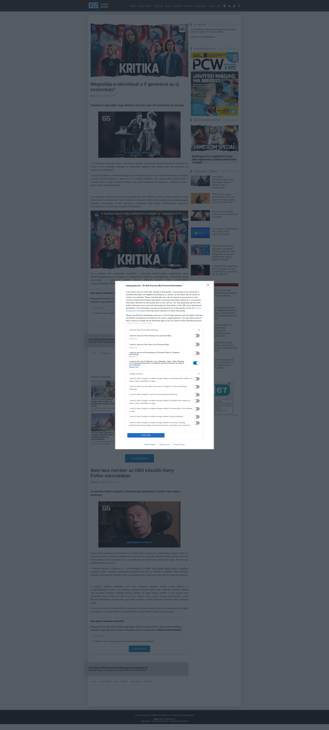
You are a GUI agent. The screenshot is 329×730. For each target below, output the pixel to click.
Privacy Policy (179, 444)
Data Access (164, 444)
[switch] (196, 335)
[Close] (209, 285)
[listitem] (164, 330)
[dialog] (164, 365)
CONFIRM (146, 435)
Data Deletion (150, 444)
